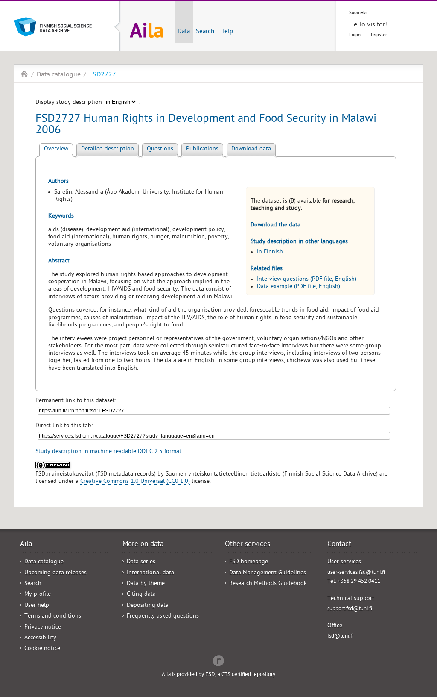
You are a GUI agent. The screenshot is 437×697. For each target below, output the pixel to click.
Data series (141, 562)
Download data (251, 149)
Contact (339, 545)
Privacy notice (42, 627)
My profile (37, 594)
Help (226, 32)
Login (355, 35)
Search (205, 32)
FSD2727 (102, 75)
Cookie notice (42, 649)
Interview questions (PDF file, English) (306, 279)
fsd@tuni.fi (340, 636)
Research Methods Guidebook (268, 584)
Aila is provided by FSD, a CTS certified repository (218, 675)
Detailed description (107, 149)
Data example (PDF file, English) (298, 287)
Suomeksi (359, 13)
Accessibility (40, 638)
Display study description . (87, 102)
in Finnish (270, 252)
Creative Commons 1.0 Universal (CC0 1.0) (135, 481)
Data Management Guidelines (267, 573)
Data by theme (146, 584)
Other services (247, 545)
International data (150, 573)
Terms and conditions (52, 616)
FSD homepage (248, 562)
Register (378, 35)
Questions (160, 149)
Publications (202, 149)
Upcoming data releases (55, 573)
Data (184, 32)
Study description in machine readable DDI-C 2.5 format (108, 452)
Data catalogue (59, 75)
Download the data (275, 225)
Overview (56, 149)
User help (36, 605)
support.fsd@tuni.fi (349, 609)
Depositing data (148, 605)
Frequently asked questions (163, 616)
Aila (24, 74)
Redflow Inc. (218, 660)
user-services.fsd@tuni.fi (356, 573)
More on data (142, 545)
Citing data (141, 594)
